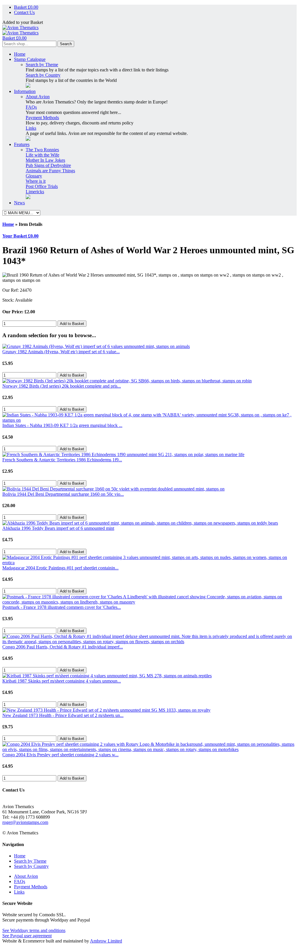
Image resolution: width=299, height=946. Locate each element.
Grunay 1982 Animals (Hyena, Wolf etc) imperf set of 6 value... (61, 351)
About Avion (38, 96)
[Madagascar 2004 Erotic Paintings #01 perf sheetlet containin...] (149, 562)
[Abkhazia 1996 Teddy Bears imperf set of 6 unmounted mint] (140, 523)
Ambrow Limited (106, 940)
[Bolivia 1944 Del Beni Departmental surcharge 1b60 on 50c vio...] (113, 488)
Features (21, 144)
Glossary (34, 175)
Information (25, 91)
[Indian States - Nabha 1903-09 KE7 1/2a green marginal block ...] (149, 420)
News (19, 202)
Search (66, 44)
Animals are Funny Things (50, 170)
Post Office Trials (42, 186)
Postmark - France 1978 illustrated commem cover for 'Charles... (61, 607)
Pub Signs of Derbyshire (48, 165)
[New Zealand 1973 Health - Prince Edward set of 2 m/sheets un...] (106, 710)
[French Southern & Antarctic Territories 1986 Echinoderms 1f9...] (123, 454)
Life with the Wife (42, 154)
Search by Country (43, 75)
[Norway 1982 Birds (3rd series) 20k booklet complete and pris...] (127, 380)
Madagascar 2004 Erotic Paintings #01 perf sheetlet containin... (60, 567)
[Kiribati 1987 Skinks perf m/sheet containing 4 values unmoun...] (107, 675)
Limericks (35, 191)
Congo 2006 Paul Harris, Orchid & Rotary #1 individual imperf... (62, 646)
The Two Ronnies (42, 149)
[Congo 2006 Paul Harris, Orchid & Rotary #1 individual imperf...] (149, 641)
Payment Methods (42, 117)
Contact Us (24, 12)
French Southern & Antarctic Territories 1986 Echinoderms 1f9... (62, 459)
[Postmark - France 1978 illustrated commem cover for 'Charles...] (149, 601)
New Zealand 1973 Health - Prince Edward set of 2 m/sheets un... (63, 715)
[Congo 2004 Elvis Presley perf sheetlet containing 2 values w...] (149, 749)
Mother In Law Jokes (45, 160)
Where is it (36, 181)
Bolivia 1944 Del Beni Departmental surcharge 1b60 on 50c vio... (63, 494)
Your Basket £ (20, 235)
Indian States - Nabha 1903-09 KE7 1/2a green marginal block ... (62, 425)
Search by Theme (42, 64)
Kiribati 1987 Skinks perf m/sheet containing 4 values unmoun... (61, 680)
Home (19, 54)
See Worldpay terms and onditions (33, 930)
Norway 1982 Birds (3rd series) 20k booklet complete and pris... (61, 386)
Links (31, 128)
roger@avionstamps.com (25, 822)
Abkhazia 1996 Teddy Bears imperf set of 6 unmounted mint (58, 528)
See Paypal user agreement (27, 935)
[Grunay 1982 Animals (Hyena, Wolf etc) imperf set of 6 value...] (96, 346)
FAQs (31, 107)
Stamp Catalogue (30, 59)
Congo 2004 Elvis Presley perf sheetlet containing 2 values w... (60, 754)
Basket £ (26, 7)
